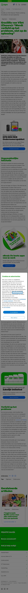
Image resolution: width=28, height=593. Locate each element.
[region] (14, 296)
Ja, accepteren (14, 312)
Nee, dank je (14, 317)
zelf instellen (7, 307)
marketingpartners (17, 292)
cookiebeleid (22, 299)
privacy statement (8, 300)
